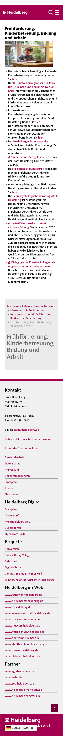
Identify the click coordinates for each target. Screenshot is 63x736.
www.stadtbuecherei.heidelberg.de (26, 644)
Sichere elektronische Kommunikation (28, 439)
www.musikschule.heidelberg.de (25, 632)
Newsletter (11, 494)
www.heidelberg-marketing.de (23, 690)
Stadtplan (11, 482)
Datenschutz (12, 463)
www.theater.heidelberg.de (21, 650)
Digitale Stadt (13, 567)
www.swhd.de (13, 677)
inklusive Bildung (18, 227)
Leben (26, 306)
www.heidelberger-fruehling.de (24, 601)
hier (14, 79)
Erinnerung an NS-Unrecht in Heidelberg (29, 580)
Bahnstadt (11, 561)
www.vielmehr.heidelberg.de (22, 656)
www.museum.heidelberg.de (22, 625)
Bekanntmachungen (17, 476)
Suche (52, 12)
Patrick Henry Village (17, 555)
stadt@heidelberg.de (26, 429)
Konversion (12, 549)
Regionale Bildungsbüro (28, 169)
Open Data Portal (15, 534)
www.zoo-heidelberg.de (19, 683)
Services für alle (43, 306)
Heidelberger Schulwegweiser (31, 141)
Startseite (13, 306)
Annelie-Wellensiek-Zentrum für (27, 223)
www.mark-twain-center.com (23, 619)
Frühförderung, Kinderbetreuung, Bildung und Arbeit (31, 346)
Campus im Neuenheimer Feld (23, 573)
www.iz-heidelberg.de (18, 607)
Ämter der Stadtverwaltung (21, 448)
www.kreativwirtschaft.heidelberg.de (27, 613)
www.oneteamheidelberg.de (22, 638)
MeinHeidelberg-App (17, 521)
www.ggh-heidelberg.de (19, 671)
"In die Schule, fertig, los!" (26, 157)
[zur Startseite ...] (22, 720)
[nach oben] (54, 708)
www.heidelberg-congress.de (23, 696)
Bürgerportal (13, 528)
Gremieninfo (12, 515)
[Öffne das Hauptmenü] (57, 12)
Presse (9, 488)
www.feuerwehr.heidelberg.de (23, 594)
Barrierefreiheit (14, 457)
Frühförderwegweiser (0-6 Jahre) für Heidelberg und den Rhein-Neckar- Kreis (32, 87)
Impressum (12, 469)
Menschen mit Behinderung (27, 310)
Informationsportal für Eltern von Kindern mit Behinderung (31, 316)
